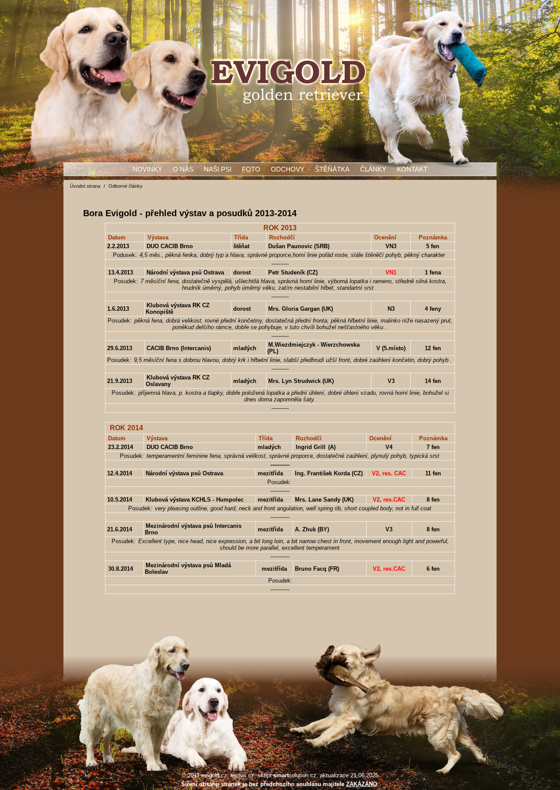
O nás (183, 169)
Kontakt (412, 169)
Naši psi (217, 169)
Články (373, 169)
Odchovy (287, 169)
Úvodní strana (85, 186)
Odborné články (125, 186)
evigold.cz (214, 775)
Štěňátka (332, 169)
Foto (251, 169)
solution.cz (294, 775)
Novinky (147, 169)
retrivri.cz (242, 775)
